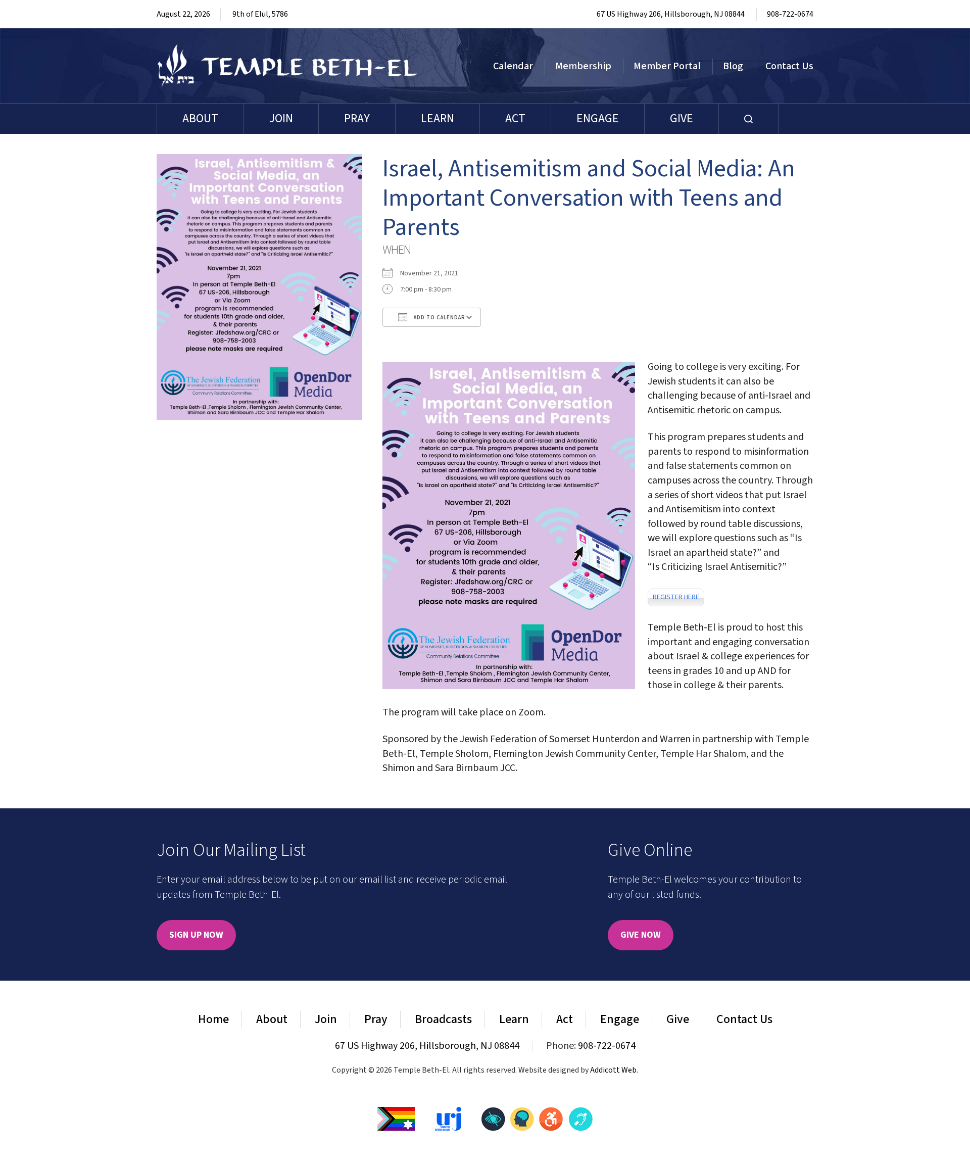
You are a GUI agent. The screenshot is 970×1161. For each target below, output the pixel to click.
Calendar (513, 66)
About (200, 118)
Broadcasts (443, 1019)
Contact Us (789, 66)
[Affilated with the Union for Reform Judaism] (448, 1118)
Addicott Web (613, 1070)
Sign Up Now (196, 935)
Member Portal (667, 66)
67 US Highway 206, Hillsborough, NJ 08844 (671, 14)
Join (281, 118)
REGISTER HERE (676, 597)
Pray (357, 118)
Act (515, 118)
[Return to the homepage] (287, 65)
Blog (733, 66)
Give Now (640, 935)
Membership (583, 66)
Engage (597, 118)
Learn (437, 118)
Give (681, 118)
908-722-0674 (790, 14)
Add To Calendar (438, 317)
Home (213, 1019)
